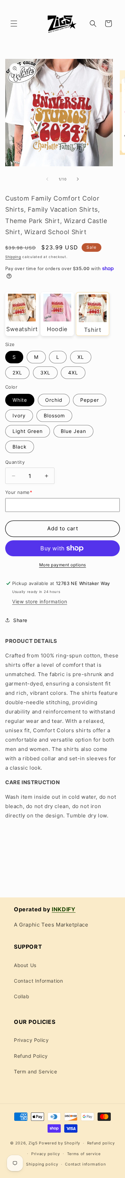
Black (19, 447)
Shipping (13, 257)
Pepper (89, 400)
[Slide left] (47, 179)
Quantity (15, 462)
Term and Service (35, 1071)
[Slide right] (77, 179)
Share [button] (20, 620)
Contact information (85, 1164)
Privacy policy (45, 1153)
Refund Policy (31, 1056)
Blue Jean (73, 431)
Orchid (53, 400)
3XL (45, 372)
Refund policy (101, 1143)
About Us (25, 965)
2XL (17, 372)
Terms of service (84, 1153)
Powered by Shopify (59, 1143)
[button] (14, 23)
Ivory (19, 415)
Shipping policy (42, 1164)
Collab (22, 996)
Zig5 (33, 1143)
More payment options (62, 564)
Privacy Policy (31, 1040)
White (19, 400)
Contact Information (38, 981)
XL (80, 357)
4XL (73, 372)
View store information (39, 601)
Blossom (54, 415)
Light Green (27, 431)
